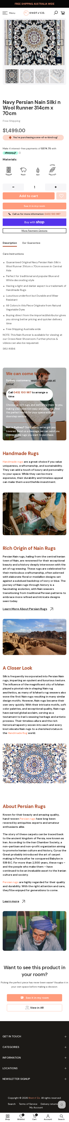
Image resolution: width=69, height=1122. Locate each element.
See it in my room (34, 206)
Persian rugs (28, 818)
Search (12, 1103)
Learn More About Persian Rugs (25, 609)
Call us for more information (36, 213)
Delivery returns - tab (52, 1103)
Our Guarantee (31, 243)
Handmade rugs (13, 461)
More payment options (34, 230)
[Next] (60, 42)
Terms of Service (28, 1103)
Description (10, 243)
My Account (36, 1107)
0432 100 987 (22, 392)
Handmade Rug (17, 733)
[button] (34, 997)
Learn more (11, 901)
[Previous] (9, 42)
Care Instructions (13, 254)
